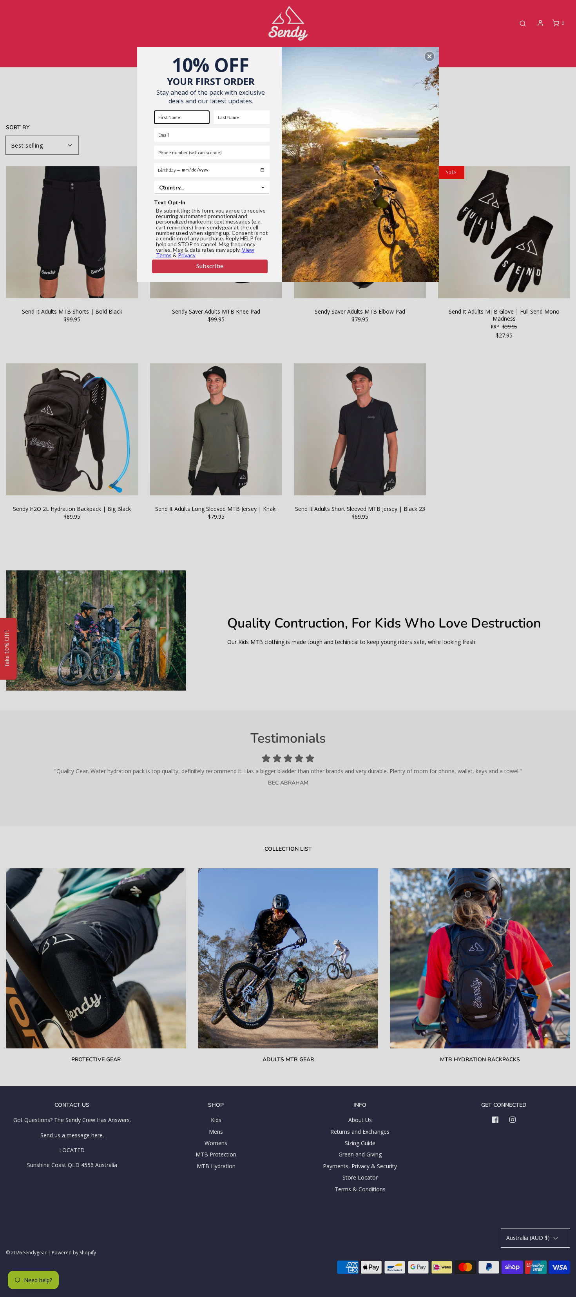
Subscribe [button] (209, 265)
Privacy (187, 255)
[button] (429, 56)
